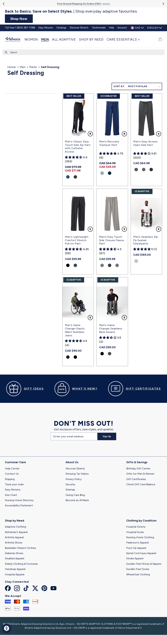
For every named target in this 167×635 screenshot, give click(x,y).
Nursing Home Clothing (140, 537)
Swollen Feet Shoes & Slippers (143, 563)
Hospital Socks (135, 532)
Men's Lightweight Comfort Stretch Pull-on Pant (76, 240)
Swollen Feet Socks (137, 569)
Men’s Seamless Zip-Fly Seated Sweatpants (146, 240)
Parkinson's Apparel (137, 542)
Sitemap (70, 489)
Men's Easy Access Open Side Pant (145, 143)
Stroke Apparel (134, 558)
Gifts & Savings (136, 462)
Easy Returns (12, 489)
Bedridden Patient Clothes (20, 547)
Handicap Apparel (15, 569)
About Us (72, 462)
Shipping (10, 479)
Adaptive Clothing (15, 526)
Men (22, 67)
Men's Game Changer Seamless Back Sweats (110, 329)
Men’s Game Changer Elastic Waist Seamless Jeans (75, 330)
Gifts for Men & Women (140, 473)
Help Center (12, 468)
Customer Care (15, 462)
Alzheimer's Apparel (16, 532)
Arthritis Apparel (14, 537)
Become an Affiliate (77, 500)
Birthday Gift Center (138, 468)
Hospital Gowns (135, 526)
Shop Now (18, 19)
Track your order (14, 484)
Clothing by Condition (141, 520)
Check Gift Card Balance (140, 484)
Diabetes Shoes (14, 553)
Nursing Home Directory (19, 500)
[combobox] (83, 52)
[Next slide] (163, 3)
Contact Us (12, 473)
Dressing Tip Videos (77, 473)
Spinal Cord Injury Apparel (141, 553)
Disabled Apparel (14, 558)
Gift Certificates (136, 479)
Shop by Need (14, 520)
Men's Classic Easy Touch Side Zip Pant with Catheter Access (77, 146)
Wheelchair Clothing (138, 574)
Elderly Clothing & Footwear (21, 563)
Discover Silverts (75, 468)
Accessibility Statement (19, 505)
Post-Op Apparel (136, 547)
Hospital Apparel (14, 574)
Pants (33, 67)
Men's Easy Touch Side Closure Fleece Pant (111, 240)
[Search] (6, 52)
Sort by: (119, 86)
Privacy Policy (74, 479)
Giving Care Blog (75, 495)
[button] (31, 39)
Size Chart (11, 495)
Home (11, 67)
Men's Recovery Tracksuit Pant (109, 143)
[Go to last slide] (4, 3)
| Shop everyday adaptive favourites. (71, 11)
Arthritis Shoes (13, 542)
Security (70, 484)
